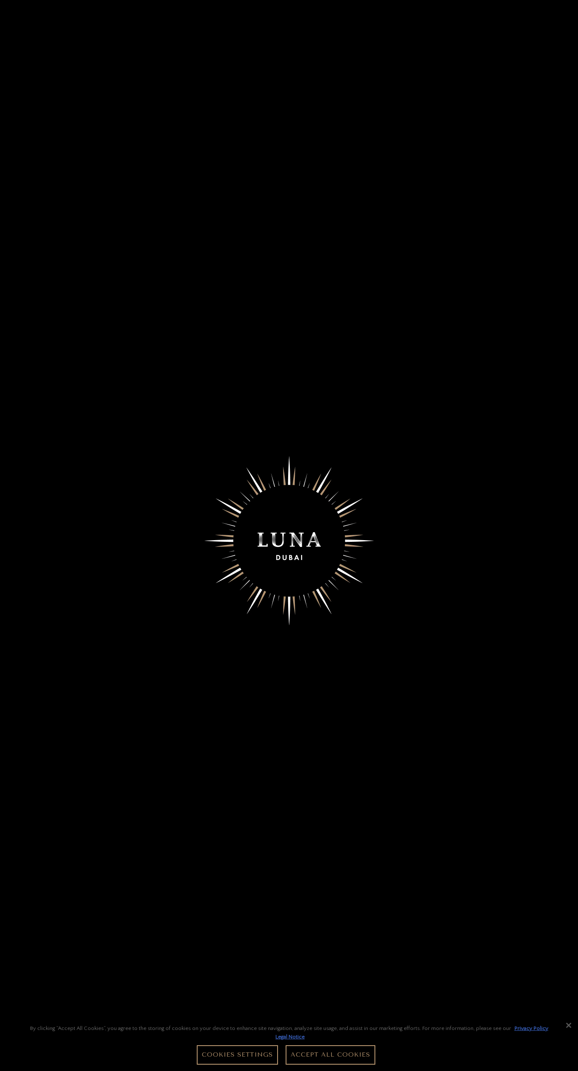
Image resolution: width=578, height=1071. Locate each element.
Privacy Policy (531, 1028)
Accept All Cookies (330, 1054)
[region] (289, 1043)
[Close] (568, 1025)
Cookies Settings (237, 1054)
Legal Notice (290, 1036)
